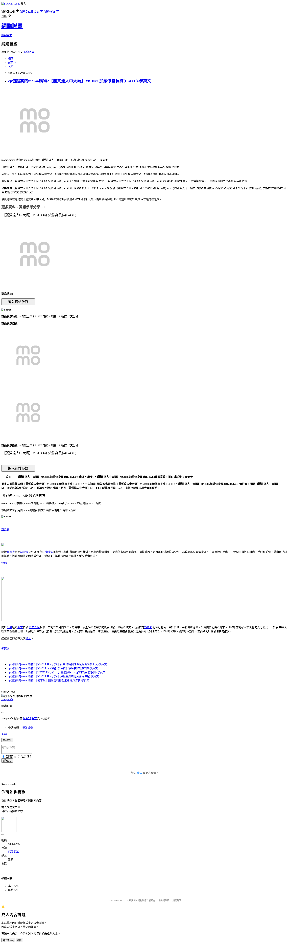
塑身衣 (5, 529)
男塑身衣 (48, 551)
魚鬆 (4, 563)
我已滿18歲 (8, 940)
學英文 (5, 648)
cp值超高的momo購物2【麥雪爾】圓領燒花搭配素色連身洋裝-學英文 (48, 680)
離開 (19, 940)
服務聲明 (177, 900)
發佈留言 (7, 760)
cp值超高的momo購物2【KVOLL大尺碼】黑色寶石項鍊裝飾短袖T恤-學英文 (53, 668)
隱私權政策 (163, 900)
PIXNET (120, 900)
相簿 (10, 58)
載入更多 (7, 740)
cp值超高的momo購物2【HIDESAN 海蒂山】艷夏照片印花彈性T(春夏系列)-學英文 (56, 672)
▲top (4, 733)
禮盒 (28, 638)
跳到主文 (6, 35)
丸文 (20, 627)
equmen (24, 551)
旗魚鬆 (148, 627)
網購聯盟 (12, 26)
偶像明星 (28, 52)
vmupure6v (7, 699)
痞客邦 (27, 718)
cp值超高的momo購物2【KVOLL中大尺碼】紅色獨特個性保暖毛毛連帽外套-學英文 (57, 664)
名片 (10, 66)
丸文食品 (34, 627)
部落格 (12, 62)
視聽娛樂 (27, 727)
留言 (34, 718)
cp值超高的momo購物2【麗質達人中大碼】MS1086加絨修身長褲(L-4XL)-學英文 (79, 81)
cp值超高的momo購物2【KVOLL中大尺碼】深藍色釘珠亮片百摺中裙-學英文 (53, 676)
